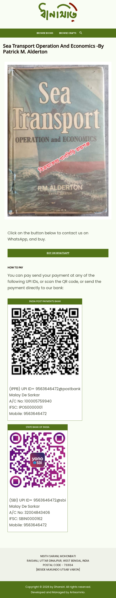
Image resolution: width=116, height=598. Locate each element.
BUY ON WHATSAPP (58, 253)
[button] (80, 33)
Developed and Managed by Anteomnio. (58, 592)
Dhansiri (58, 24)
